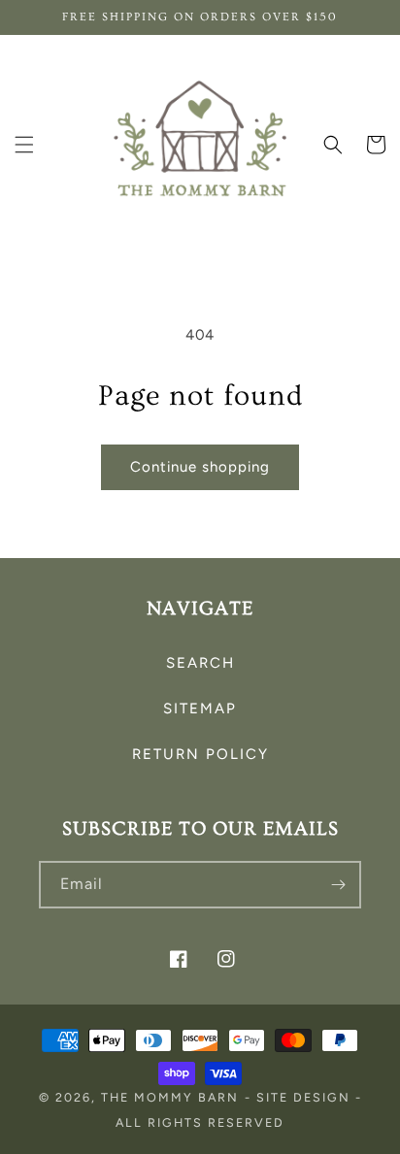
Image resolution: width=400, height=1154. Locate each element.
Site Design (303, 1097)
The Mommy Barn (170, 1097)
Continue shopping (200, 467)
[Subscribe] (338, 884)
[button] (24, 144)
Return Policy (200, 754)
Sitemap (200, 708)
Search (200, 663)
